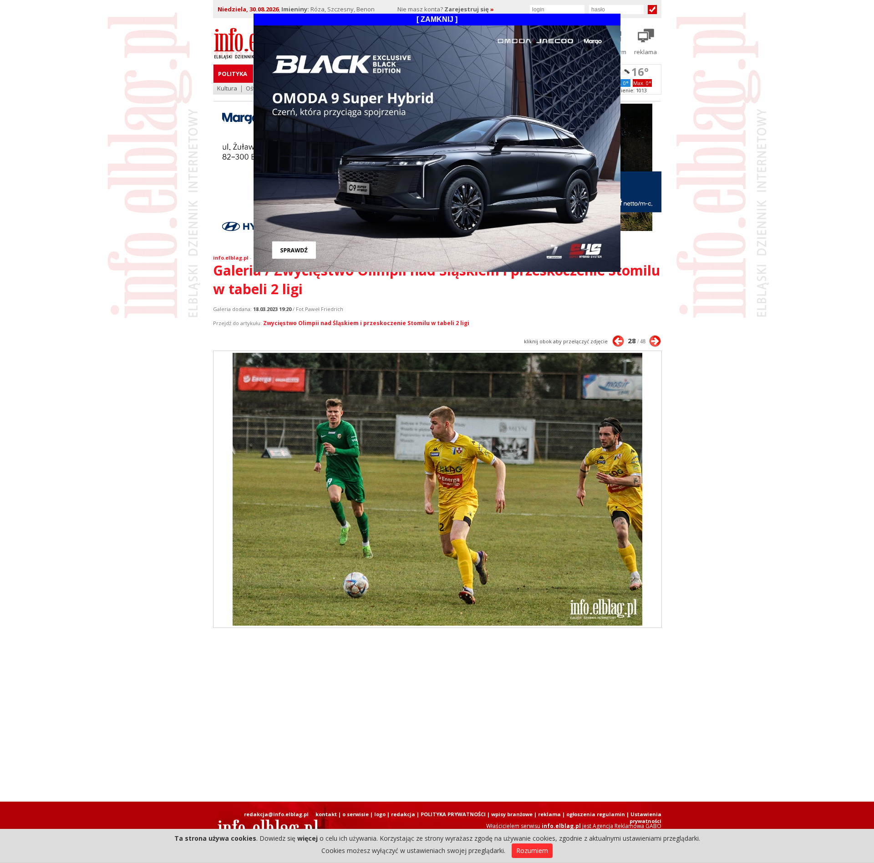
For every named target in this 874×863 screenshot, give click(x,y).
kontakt (326, 814)
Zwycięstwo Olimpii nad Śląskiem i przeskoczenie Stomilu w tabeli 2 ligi (366, 323)
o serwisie (355, 814)
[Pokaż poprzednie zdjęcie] (618, 341)
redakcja (403, 814)
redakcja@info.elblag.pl (276, 814)
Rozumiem (532, 850)
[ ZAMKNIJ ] (437, 19)
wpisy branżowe (512, 814)
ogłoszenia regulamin (595, 814)
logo (380, 814)
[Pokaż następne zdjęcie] (655, 341)
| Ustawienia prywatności (643, 817)
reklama (549, 814)
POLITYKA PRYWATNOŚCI (453, 814)
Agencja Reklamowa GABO (627, 826)
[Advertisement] (437, 715)
